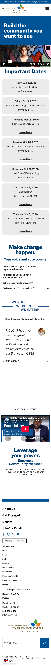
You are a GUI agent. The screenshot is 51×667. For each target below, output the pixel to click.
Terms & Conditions (22, 656)
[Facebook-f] (3, 534)
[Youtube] (18, 534)
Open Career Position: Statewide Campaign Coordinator (26, 2)
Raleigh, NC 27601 (10, 594)
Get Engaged (11, 515)
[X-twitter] (13, 534)
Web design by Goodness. (35, 658)
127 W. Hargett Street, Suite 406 (16, 590)
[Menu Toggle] (47, 8)
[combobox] (20, 643)
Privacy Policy (7, 656)
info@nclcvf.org (9, 615)
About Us (8, 508)
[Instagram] (8, 534)
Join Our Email (12, 528)
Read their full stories (25, 409)
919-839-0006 (9, 611)
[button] (3, 361)
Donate (7, 522)
